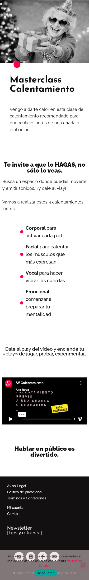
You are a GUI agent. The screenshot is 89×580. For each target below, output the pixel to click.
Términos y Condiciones (26, 498)
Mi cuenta (15, 508)
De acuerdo (46, 573)
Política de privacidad (24, 492)
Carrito (12, 514)
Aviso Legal (16, 486)
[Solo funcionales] (83, 565)
